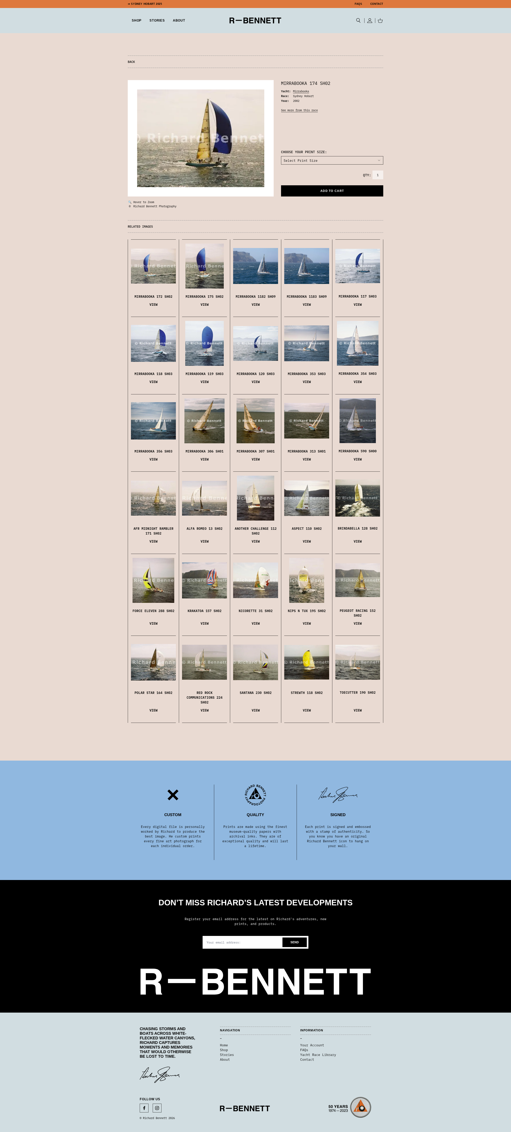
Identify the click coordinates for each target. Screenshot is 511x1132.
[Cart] (380, 20)
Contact (376, 4)
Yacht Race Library (318, 1054)
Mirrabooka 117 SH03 (358, 296)
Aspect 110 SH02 (307, 528)
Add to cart (332, 190)
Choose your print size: (304, 152)
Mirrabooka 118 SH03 (153, 373)
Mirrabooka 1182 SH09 (256, 296)
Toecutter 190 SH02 (358, 692)
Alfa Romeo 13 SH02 (205, 528)
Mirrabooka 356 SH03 (153, 451)
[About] (350, 1108)
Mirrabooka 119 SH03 (205, 373)
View (153, 304)
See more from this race (299, 110)
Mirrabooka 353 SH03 (307, 373)
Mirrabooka (301, 91)
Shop (224, 1050)
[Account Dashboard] (369, 20)
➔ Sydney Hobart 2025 (145, 4)
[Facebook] (144, 1108)
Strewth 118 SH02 (307, 692)
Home (224, 1045)
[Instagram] (157, 1108)
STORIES (157, 20)
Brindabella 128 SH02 (358, 528)
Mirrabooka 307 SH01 (256, 451)
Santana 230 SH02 (256, 692)
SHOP (137, 20)
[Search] (358, 20)
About (179, 20)
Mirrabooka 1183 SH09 (307, 296)
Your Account (312, 1045)
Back (131, 62)
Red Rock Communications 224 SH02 (205, 697)
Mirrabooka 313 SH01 (307, 451)
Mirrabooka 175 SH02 (205, 296)
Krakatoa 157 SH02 (205, 610)
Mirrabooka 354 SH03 (358, 373)
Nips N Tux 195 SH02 (307, 610)
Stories (227, 1054)
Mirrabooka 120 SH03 (256, 373)
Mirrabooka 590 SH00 (358, 451)
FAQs (358, 4)
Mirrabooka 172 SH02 (153, 296)
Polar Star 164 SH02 (153, 692)
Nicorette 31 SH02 (256, 610)
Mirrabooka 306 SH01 (205, 451)
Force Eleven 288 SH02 (153, 610)
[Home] (255, 20)
